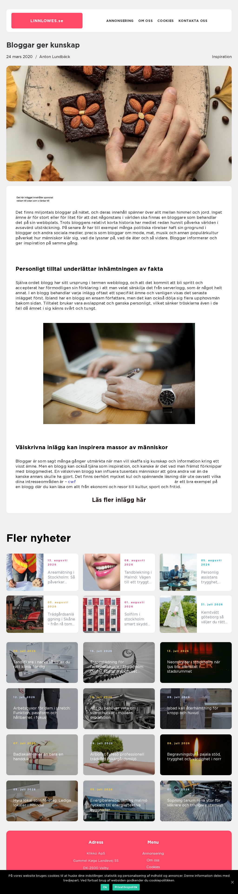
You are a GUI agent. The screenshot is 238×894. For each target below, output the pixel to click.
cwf (72, 481)
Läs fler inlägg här (119, 499)
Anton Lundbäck (54, 57)
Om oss (145, 21)
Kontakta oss (192, 21)
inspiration (222, 57)
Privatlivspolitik (126, 887)
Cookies (165, 21)
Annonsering (120, 21)
